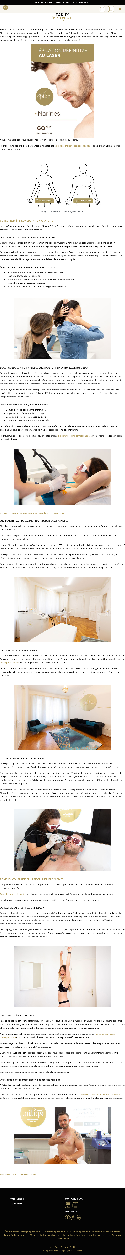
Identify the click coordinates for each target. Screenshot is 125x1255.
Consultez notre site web (12, 894)
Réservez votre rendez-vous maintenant (100, 1094)
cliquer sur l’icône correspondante (73, 145)
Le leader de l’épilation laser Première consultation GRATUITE (62, 2)
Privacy (64, 1247)
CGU (57, 1247)
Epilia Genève (16, 1204)
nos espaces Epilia (9, 662)
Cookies (73, 1247)
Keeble (54, 1250)
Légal (50, 1247)
